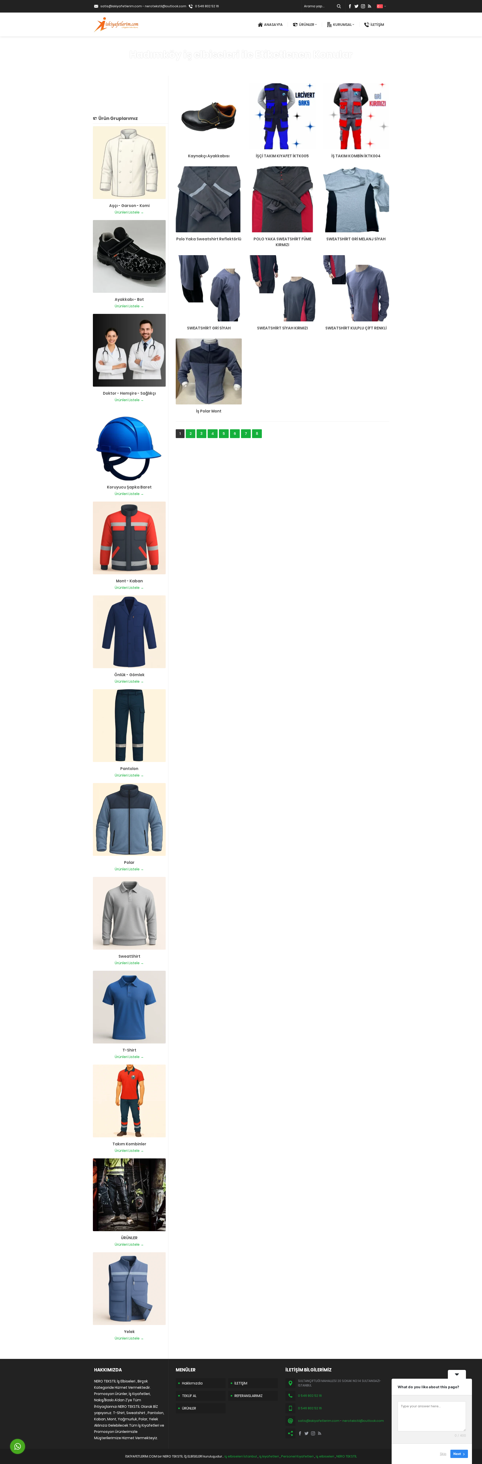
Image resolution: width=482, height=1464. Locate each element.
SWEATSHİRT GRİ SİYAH (209, 328)
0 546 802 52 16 (207, 6)
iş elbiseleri (325, 1456)
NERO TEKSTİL (346, 1456)
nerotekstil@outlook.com (165, 6)
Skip (443, 1454)
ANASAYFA (273, 24)
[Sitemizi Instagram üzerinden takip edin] (363, 6)
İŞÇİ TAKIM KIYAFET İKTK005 (282, 156)
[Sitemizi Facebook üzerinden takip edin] (350, 6)
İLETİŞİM (377, 24)
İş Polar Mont (208, 411)
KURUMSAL (342, 24)
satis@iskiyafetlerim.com (121, 6)
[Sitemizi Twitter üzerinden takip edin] (356, 6)
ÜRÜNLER (306, 24)
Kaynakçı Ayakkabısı (208, 156)
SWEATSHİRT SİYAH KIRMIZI (282, 328)
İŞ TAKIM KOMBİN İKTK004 (356, 156)
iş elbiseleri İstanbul (240, 1456)
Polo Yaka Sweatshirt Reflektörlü (208, 239)
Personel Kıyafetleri (297, 1456)
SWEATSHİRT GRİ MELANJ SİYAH (356, 239)
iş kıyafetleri (269, 1456)
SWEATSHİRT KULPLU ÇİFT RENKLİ (356, 328)
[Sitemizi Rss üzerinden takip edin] (370, 6)
